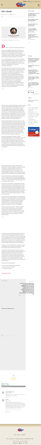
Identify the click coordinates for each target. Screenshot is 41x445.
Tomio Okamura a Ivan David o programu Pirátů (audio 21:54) (33, 78)
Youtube (22, 443)
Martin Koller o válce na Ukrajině (33, 66)
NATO (29, 107)
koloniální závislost (32, 113)
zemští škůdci (31, 122)
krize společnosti (4, 40)
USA (15, 40)
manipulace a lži (11, 40)
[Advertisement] (14, 97)
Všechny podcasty (36, 93)
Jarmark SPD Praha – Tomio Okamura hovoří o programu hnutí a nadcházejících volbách (33, 71)
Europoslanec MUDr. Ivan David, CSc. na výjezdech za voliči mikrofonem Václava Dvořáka (33, 60)
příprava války (31, 110)
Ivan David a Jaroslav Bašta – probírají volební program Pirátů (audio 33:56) (33, 84)
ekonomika (35, 122)
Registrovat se (37, 1)
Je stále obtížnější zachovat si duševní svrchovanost (32, 30)
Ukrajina (37, 113)
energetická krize (31, 116)
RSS (27, 443)
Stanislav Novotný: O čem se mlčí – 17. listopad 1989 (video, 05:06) (33, 36)
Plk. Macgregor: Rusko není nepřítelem (33, 20)
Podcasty (16, 443)
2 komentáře (13, 14)
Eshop (22, 434)
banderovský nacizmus (34, 107)
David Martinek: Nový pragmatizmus (33, 24)
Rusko (36, 116)
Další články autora (13, 36)
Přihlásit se (32, 1)
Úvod (15, 434)
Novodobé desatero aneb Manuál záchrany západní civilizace (33, 14)
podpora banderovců (32, 119)
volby (18, 40)
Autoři (18, 434)
